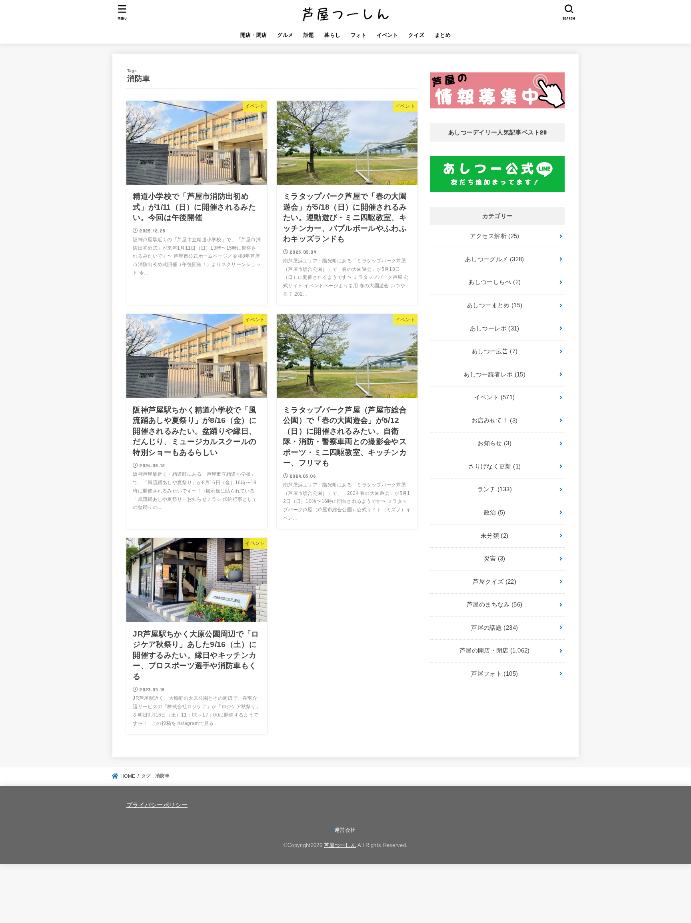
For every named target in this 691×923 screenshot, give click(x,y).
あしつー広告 (494, 351)
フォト (359, 35)
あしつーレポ (494, 328)
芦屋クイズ (494, 582)
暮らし (332, 35)
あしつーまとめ (494, 305)
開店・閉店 (253, 35)
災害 (494, 558)
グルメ (285, 35)
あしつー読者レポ (494, 374)
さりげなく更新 (494, 466)
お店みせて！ (494, 420)
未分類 (495, 536)
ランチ (494, 489)
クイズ (416, 35)
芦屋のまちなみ (494, 604)
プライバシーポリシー (157, 805)
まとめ (443, 35)
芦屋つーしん (340, 845)
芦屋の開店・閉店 (494, 650)
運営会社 (344, 830)
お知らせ (494, 443)
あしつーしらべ (494, 282)
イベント (387, 35)
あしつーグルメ (494, 259)
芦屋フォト (494, 674)
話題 (309, 35)
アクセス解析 (494, 236)
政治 (494, 512)
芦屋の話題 (494, 628)
